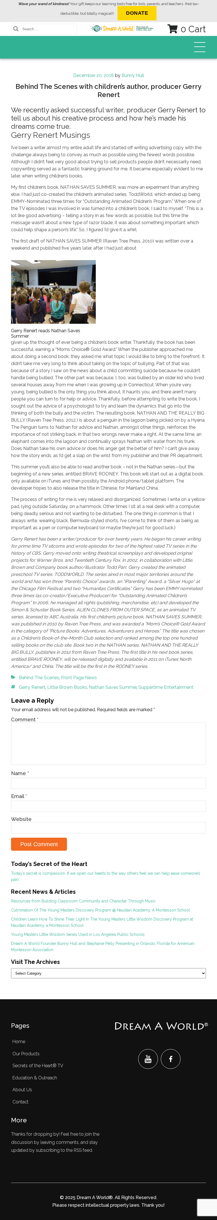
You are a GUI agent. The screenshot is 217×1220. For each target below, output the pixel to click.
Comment (24, 719)
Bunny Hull (132, 75)
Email (19, 796)
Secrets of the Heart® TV (37, 1065)
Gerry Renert (32, 687)
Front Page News (79, 677)
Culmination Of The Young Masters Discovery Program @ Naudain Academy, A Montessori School (100, 910)
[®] (159, 1026)
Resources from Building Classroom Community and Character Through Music (83, 901)
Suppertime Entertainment (166, 687)
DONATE (137, 13)
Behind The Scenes (39, 677)
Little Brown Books (67, 687)
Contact (20, 1102)
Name (20, 773)
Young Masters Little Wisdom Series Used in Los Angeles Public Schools (78, 934)
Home (18, 1041)
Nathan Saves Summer (112, 687)
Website (21, 819)
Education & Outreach (34, 1077)
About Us (22, 1089)
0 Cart (193, 29)
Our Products (26, 1053)
